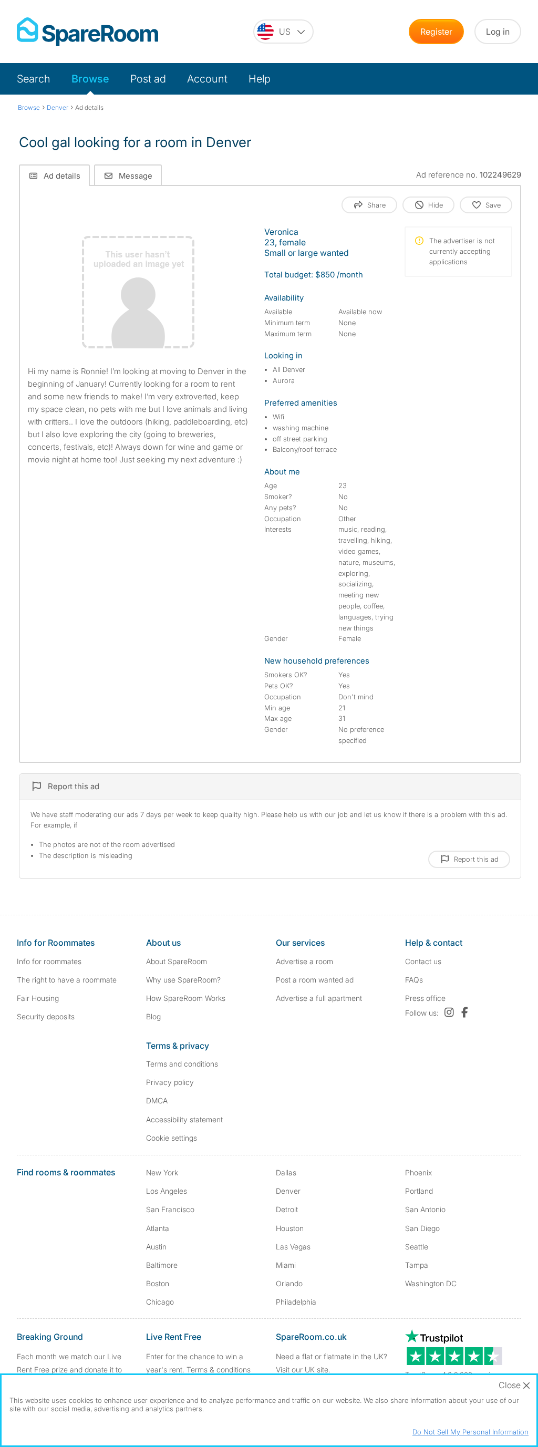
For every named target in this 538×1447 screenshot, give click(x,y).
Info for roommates (49, 961)
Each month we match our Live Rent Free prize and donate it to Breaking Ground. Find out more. (71, 1369)
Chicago (160, 1301)
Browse (90, 79)
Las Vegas (293, 1246)
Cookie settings (171, 1137)
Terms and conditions (182, 1063)
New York (162, 1172)
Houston (290, 1228)
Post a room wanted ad (315, 979)
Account (207, 79)
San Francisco (170, 1209)
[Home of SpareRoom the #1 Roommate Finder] (87, 31)
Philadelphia (296, 1301)
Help (260, 79)
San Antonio (425, 1209)
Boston (157, 1283)
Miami (286, 1264)
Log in (498, 31)
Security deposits (46, 1016)
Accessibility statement (184, 1119)
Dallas (286, 1172)
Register (436, 31)
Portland (419, 1190)
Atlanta (157, 1228)
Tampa (416, 1264)
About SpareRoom (176, 961)
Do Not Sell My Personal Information (470, 1432)
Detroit (287, 1209)
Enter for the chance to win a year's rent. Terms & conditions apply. (198, 1369)
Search (33, 79)
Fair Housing (38, 998)
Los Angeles (166, 1190)
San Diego (422, 1228)
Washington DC (431, 1283)
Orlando (289, 1283)
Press (425, 998)
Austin (156, 1246)
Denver (288, 1190)
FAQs (414, 979)
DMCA (157, 1100)
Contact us (423, 961)
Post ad (148, 79)
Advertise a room (304, 961)
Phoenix (418, 1172)
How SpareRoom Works (185, 998)
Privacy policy (170, 1082)
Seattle (416, 1246)
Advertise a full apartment (319, 998)
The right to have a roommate (67, 979)
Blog (153, 1016)
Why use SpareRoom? (183, 979)
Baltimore (162, 1264)
